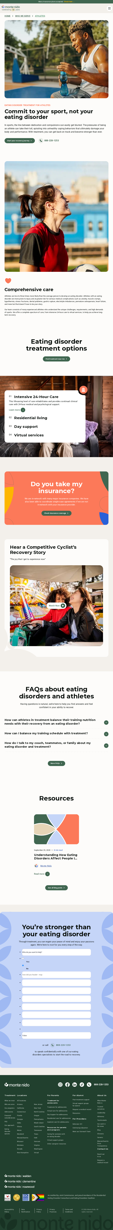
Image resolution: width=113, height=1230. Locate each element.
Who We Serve (22, 16)
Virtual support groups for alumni (81, 1104)
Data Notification (25, 1210)
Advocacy (100, 1116)
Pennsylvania (38, 1119)
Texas (36, 1134)
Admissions (9, 1112)
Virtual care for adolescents (57, 1111)
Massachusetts (22, 1138)
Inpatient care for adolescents (58, 1122)
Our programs (9, 1108)
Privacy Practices (53, 1210)
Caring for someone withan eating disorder (56, 1135)
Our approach (9, 1125)
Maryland (20, 1134)
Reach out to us (100, 1155)
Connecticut (21, 1112)
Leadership (101, 1113)
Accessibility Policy (9, 1210)
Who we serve (9, 1104)
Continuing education (80, 1128)
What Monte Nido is (101, 1102)
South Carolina (39, 1126)
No (27, 969)
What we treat (10, 1101)
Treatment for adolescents (57, 1107)
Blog (98, 1130)
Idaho (19, 1123)
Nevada (19, 1149)
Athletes (40, 16)
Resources (76, 1113)
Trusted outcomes (100, 1108)
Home (7, 16)
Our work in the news (101, 1125)
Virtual (36, 1153)
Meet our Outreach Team (82, 1131)
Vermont (37, 1141)
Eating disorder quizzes (7, 1131)
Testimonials (102, 1120)
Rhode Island (38, 1123)
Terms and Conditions (69, 1210)
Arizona (19, 1104)
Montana (20, 1145)
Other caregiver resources (56, 1144)
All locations (21, 1101)
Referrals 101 (77, 1124)
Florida (19, 1115)
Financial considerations (10, 1117)
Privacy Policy (39, 1210)
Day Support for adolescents (57, 1114)
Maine (19, 1130)
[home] (11, 8)
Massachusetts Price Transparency (102, 1143)
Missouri (20, 1141)
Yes (27, 962)
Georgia (20, 1119)
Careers (100, 1137)
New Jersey (38, 1104)
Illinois (19, 1126)
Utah (35, 1138)
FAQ (6, 1122)
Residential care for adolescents (59, 1118)
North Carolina (39, 1112)
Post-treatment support (81, 1100)
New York (37, 1108)
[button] (109, 8)
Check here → (69, 2)
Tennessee (38, 1130)
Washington (38, 1149)
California (20, 1108)
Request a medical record (82, 1109)
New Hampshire (23, 1153)
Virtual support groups (55, 1140)
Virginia (37, 1145)
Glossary (100, 1134)
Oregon (36, 1115)
